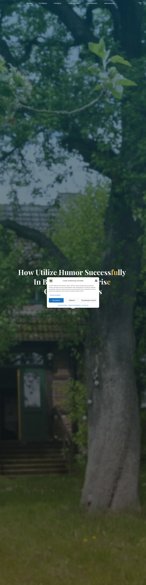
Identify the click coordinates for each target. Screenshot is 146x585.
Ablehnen (72, 300)
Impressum (85, 305)
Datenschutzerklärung (74, 305)
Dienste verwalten (55, 295)
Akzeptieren (56, 300)
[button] (96, 281)
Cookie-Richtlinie (62, 305)
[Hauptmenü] (140, 3)
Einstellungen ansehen (88, 300)
